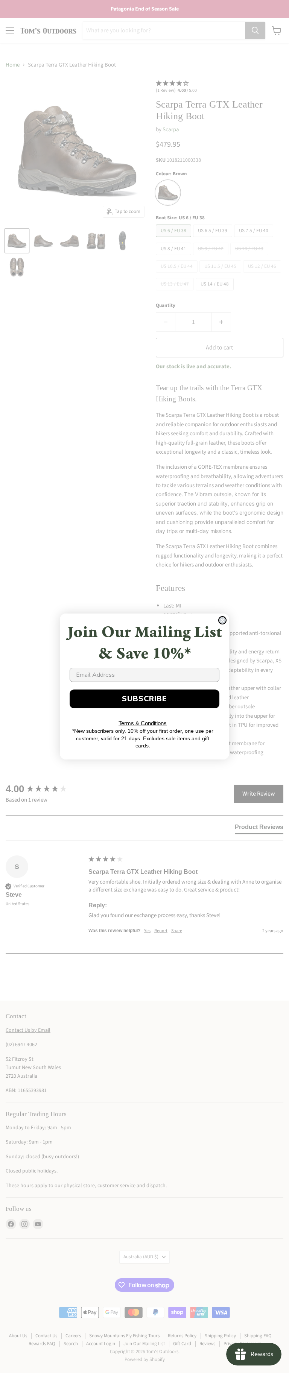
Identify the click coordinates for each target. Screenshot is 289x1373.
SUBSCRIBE (144, 699)
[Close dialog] (222, 620)
